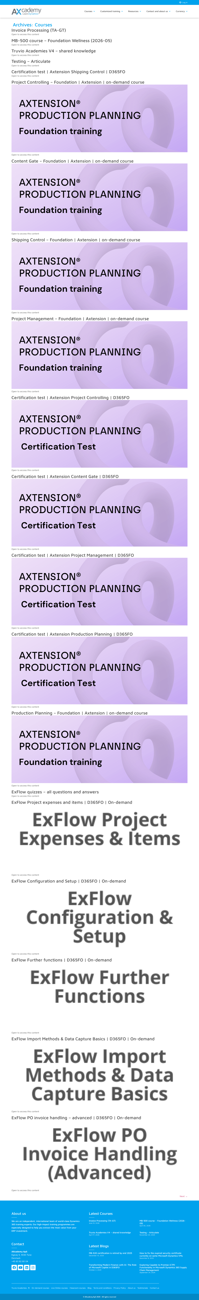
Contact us (154, 1288)
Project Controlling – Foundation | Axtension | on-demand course (78, 82)
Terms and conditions (102, 1288)
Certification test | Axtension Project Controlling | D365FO (70, 397)
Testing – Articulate (31, 61)
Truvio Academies (19, 1288)
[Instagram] (33, 1267)
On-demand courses (40, 1288)
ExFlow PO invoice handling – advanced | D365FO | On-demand (76, 1117)
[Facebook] (14, 1267)
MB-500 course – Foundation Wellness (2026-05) (62, 40)
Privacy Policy (120, 1288)
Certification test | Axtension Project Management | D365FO (73, 555)
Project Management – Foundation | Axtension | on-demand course (80, 318)
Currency (180, 11)
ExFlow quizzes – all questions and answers (55, 791)
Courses (88, 11)
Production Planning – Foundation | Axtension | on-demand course (80, 712)
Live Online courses (59, 1288)
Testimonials (142, 1288)
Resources (133, 11)
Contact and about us (157, 11)
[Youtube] (20, 1267)
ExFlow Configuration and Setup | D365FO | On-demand (69, 880)
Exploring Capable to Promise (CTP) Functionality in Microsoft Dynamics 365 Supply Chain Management (163, 1267)
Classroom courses (78, 1288)
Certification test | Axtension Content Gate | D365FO (65, 476)
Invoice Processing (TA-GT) (39, 30)
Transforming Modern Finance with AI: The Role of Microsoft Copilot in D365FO (112, 1266)
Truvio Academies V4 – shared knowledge (54, 50)
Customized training (110, 11)
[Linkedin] (26, 1267)
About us (131, 1288)
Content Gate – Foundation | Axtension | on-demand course (73, 160)
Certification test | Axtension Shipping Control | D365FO (68, 71)
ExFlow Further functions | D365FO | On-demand (62, 959)
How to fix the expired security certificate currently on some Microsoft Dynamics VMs (161, 1254)
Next (183, 1196)
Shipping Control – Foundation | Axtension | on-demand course (76, 239)
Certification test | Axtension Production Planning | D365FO (72, 634)
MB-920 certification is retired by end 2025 (110, 1253)
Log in (184, 2)
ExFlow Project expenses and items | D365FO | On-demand (72, 802)
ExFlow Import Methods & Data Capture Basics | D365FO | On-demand (83, 1038)
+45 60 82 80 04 (20, 1261)
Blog (89, 1288)
